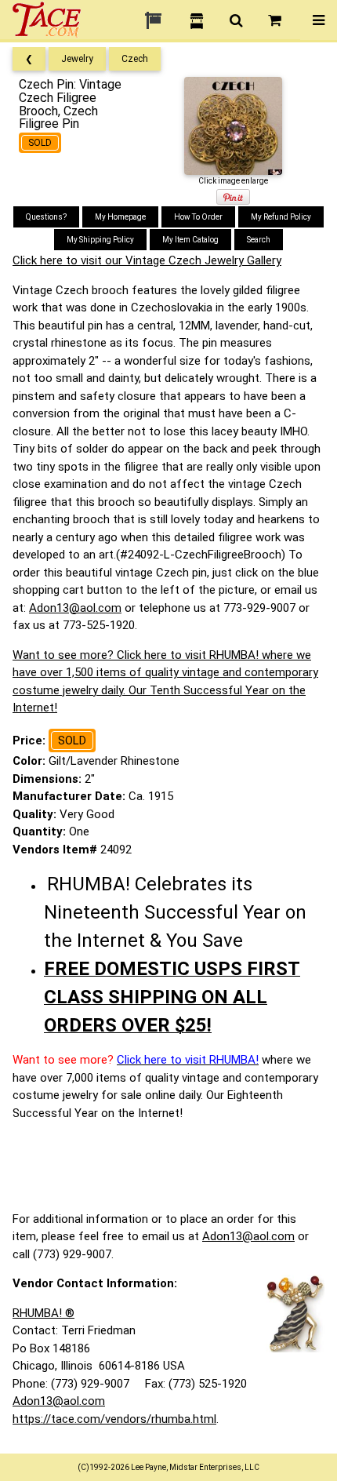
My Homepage (120, 217)
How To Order (198, 217)
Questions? (46, 217)
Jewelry (77, 58)
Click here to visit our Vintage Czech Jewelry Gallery (147, 260)
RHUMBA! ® (43, 1313)
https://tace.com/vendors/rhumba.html (114, 1419)
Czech (134, 58)
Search (258, 239)
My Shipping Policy (100, 239)
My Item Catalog (190, 239)
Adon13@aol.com (75, 608)
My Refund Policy (281, 217)
